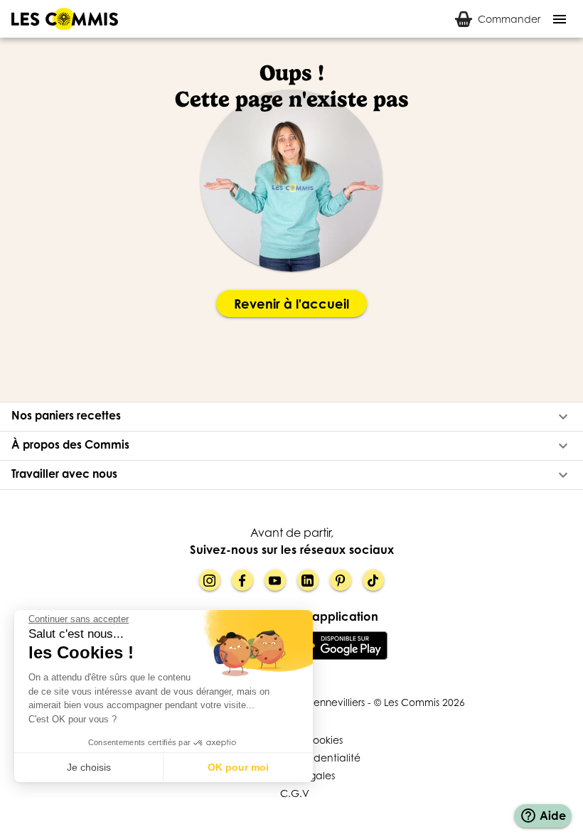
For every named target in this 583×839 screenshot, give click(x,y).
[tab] (497, 19)
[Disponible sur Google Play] (339, 645)
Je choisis (89, 767)
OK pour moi (238, 767)
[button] (291, 416)
